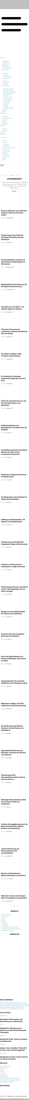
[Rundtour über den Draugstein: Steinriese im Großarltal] (14, 624)
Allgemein (2, 1035)
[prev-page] (8, 906)
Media (4, 920)
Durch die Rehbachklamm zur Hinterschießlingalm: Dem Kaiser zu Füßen (13, 659)
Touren (6, 175)
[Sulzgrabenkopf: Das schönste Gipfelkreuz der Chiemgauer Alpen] (14, 671)
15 (12, 408)
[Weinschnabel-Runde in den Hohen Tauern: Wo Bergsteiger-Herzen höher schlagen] (14, 577)
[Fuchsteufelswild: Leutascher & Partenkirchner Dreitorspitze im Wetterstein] (14, 250)
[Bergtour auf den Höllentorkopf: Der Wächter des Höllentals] (14, 602)
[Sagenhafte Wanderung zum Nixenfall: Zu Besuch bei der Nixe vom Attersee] (14, 741)
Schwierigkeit (12, 175)
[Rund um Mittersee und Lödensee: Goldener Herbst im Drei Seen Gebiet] (14, 201)
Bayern (2, 1024)
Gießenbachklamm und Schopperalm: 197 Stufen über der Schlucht (14, 427)
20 (14, 289)
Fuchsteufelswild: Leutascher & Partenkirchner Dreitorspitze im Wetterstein (13, 262)
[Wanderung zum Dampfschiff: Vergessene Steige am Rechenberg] (14, 532)
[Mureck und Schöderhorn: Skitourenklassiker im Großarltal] (14, 863)
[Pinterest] (0, 1094)
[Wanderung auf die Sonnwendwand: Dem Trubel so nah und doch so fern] (14, 765)
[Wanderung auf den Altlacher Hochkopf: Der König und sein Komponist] (14, 225)
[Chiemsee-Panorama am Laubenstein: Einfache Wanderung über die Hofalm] (14, 319)
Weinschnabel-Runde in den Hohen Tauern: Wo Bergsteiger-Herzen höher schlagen (14, 589)
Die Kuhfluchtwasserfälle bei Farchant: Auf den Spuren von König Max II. (12, 728)
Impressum (5, 923)
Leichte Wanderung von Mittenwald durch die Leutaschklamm (10, 851)
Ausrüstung (3, 1044)
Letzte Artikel (5, 1012)
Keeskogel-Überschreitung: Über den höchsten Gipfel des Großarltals (13, 802)
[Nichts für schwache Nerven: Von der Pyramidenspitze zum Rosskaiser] (14, 391)
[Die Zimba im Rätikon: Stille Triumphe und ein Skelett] (14, 344)
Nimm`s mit (5, 916)
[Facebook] (0, 168)
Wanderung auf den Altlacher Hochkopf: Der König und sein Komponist (12, 237)
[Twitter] (0, 1093)
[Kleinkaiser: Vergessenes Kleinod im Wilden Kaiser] (14, 465)
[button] (0, 167)
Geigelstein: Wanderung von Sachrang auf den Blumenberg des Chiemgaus (13, 1030)
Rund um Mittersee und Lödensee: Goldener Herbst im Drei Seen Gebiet (14, 213)
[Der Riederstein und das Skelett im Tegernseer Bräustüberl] (14, 487)
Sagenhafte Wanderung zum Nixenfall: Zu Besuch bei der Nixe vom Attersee (13, 753)
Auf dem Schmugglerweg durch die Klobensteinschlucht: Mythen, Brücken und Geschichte (14, 826)
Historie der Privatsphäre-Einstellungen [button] (11, 928)
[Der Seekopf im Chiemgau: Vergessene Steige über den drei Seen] (14, 366)
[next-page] (21, 906)
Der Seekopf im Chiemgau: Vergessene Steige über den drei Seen (13, 378)
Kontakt (4, 921)
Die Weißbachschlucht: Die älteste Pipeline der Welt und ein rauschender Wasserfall (14, 452)
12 (13, 312)
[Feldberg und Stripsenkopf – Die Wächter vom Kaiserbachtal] (14, 510)
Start (2, 175)
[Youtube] (0, 171)
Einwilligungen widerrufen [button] (8, 930)
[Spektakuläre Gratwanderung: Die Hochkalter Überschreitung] (14, 274)
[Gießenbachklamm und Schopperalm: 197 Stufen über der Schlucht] (14, 416)
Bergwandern (3, 1015)
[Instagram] (0, 170)
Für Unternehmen (6, 914)
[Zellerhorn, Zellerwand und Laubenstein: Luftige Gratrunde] (14, 555)
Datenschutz (5, 925)
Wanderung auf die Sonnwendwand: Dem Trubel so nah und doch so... (13, 777)
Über (4, 918)
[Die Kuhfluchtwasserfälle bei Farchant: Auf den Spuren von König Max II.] (14, 716)
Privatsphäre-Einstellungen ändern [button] (10, 927)
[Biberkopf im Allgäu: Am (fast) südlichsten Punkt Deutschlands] (14, 694)
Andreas (3, 218)
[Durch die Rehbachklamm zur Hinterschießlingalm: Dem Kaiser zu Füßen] (14, 647)
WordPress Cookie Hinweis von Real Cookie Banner (11, 1099)
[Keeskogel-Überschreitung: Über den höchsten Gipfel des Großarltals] (14, 790)
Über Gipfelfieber (6, 1000)
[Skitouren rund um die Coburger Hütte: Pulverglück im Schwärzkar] (14, 886)
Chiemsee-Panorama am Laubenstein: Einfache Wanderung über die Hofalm (14, 331)
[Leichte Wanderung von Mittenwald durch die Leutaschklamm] (14, 839)
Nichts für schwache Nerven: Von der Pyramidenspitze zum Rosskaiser (13, 403)
